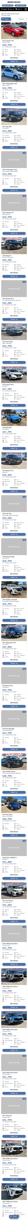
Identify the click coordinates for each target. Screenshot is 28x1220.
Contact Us (14, 61)
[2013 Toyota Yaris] (14, 30)
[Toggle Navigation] (26, 9)
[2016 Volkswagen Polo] (14, 159)
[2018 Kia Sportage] (14, 546)
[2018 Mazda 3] (14, 245)
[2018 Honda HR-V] (14, 374)
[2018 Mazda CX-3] (14, 460)
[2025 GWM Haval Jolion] (14, 933)
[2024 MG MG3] (14, 417)
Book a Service (20, 5)
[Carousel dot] (11, 36)
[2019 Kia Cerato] (14, 675)
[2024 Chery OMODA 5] (14, 847)
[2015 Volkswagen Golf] (14, 73)
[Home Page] (14, 2)
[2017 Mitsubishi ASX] (14, 632)
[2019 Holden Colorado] (14, 589)
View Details (14, 58)
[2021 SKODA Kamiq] (14, 761)
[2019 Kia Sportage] (14, 718)
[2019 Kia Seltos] (14, 804)
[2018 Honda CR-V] (14, 288)
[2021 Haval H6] (14, 1105)
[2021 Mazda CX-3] (14, 202)
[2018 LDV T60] (14, 503)
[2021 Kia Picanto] (14, 890)
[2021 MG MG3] (14, 116)
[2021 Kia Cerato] (14, 331)
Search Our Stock (7, 5)
